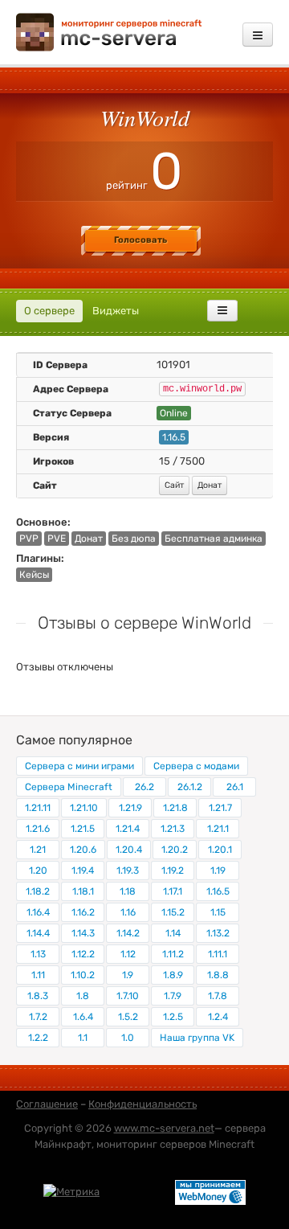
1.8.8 (218, 975)
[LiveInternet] (137, 1192)
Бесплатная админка (214, 538)
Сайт (174, 485)
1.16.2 (83, 912)
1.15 (218, 912)
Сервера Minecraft (68, 787)
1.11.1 (217, 954)
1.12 (128, 954)
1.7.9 (172, 996)
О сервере (49, 311)
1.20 (38, 870)
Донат (209, 485)
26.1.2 (189, 787)
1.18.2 (38, 891)
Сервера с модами (196, 766)
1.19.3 (127, 870)
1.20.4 (129, 849)
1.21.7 (220, 807)
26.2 (144, 787)
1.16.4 (38, 912)
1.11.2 (173, 954)
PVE (56, 538)
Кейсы (34, 574)
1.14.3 (83, 933)
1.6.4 (83, 1016)
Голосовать (140, 240)
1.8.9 (173, 975)
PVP (29, 538)
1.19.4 (82, 870)
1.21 (38, 849)
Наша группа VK (197, 1037)
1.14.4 (38, 933)
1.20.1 (220, 849)
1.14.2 (128, 933)
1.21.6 (38, 828)
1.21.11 (38, 807)
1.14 (173, 933)
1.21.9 (130, 807)
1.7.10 (127, 996)
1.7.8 (217, 996)
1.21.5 (83, 828)
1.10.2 (83, 975)
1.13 (38, 954)
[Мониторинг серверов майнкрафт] (109, 31)
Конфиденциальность (142, 1104)
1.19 (218, 870)
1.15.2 (173, 912)
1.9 (127, 975)
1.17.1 (172, 891)
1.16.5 (218, 891)
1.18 (128, 891)
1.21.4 (128, 828)
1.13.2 (218, 933)
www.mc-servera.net (164, 1128)
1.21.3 (173, 828)
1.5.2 (128, 1016)
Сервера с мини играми (79, 766)
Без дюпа (134, 538)
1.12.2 (83, 954)
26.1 (234, 787)
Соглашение (47, 1104)
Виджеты (115, 311)
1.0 (127, 1037)
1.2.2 (38, 1037)
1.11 (38, 975)
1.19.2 (172, 870)
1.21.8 (175, 807)
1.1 (83, 1037)
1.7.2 (38, 1016)
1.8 (82, 996)
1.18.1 (83, 891)
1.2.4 (218, 1016)
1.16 (128, 912)
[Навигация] (257, 35)
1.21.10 (84, 807)
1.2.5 (173, 1016)
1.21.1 (218, 828)
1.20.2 (174, 849)
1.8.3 (37, 996)
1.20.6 (83, 849)
